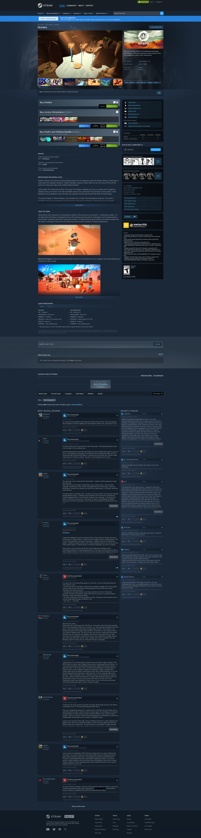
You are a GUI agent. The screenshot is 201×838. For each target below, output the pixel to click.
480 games (46, 577)
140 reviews (46, 699)
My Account (148, 829)
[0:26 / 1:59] (80, 54)
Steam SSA (98, 822)
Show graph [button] (156, 393)
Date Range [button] (79, 393)
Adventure (132, 82)
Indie (138, 82)
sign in (151, 2)
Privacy (129, 819)
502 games (46, 781)
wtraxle (45, 745)
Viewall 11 (158, 176)
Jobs (114, 822)
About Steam (99, 819)
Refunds (129, 833)
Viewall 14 (158, 161)
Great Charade (47, 697)
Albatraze (46, 616)
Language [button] (68, 393)
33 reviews (46, 783)
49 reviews (46, 579)
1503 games (46, 416)
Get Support (148, 826)
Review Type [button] (43, 393)
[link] (98, 126)
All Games (41, 24)
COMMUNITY (71, 6)
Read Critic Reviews (139, 226)
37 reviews (46, 658)
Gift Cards (98, 833)
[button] (41, 13)
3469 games (46, 524)
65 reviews (46, 418)
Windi (45, 438)
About (81, 6)
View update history (130, 201)
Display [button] (100, 393)
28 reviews (46, 749)
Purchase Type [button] (55, 393)
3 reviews (45, 618)
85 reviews (46, 477)
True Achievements (48, 170)
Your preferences (158, 375)
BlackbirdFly (47, 655)
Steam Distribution (100, 829)
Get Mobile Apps (150, 822)
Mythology (143, 82)
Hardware (115, 826)
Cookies (129, 829)
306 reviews (46, 526)
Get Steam (148, 819)
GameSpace (45, 159)
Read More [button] (113, 506)
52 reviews (46, 442)
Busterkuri (46, 414)
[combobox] (136, 13)
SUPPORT (89, 6)
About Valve (116, 819)
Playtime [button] (90, 393)
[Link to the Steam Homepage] (45, 7)
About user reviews (146, 375)
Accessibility (131, 822)
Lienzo (141, 67)
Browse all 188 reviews (78, 806)
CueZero (46, 522)
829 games (46, 475)
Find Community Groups (131, 209)
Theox (45, 575)
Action (126, 82)
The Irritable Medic (49, 779)
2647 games (46, 657)
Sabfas (45, 473)
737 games (46, 440)
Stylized (156, 82)
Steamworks (98, 826)
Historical (150, 82)
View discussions (129, 206)
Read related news (129, 203)
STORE (62, 6)
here (71, 360)
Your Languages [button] (48, 400)
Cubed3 (44, 164)
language (158, 2)
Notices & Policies (132, 826)
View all (161, 354)
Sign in (41, 92)
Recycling (116, 829)
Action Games (49, 24)
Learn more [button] (156, 149)
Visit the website (129, 198)
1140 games (46, 747)
